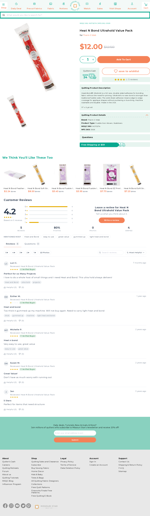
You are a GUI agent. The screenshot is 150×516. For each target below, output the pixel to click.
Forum (5, 471)
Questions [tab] (31, 244)
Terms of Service (68, 465)
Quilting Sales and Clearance (45, 462)
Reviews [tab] (12, 244)
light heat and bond (99, 237)
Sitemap (123, 471)
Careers (6, 465)
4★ (13, 253)
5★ (7, 253)
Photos (46, 253)
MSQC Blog (7, 481)
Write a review (111, 220)
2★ (28, 253)
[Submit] (4, 15)
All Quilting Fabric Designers (44, 481)
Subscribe (36, 465)
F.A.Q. (121, 468)
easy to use (48, 237)
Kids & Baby (37, 474)
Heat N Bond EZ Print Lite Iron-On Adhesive (111, 188)
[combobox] (75, 15)
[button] (3, 5)
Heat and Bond (31, 237)
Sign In (93, 462)
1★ (35, 253)
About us (6, 474)
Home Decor (37, 471)
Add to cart (123, 59)
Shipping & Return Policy (130, 465)
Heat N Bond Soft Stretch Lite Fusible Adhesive (135, 188)
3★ (21, 253)
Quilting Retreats (10, 468)
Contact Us (124, 462)
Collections (36, 484)
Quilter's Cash (8, 462)
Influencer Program (11, 484)
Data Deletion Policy (70, 468)
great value (63, 237)
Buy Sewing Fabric (40, 468)
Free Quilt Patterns (40, 487)
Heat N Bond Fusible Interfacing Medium (87, 188)
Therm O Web (89, 35)
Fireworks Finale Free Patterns (41, 491)
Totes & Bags (37, 478)
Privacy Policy (66, 462)
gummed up (79, 237)
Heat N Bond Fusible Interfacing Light (63, 188)
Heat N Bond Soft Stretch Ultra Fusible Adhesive (39, 188)
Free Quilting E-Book (41, 496)
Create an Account (99, 465)
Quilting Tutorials (10, 478)
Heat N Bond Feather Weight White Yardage (15, 188)
